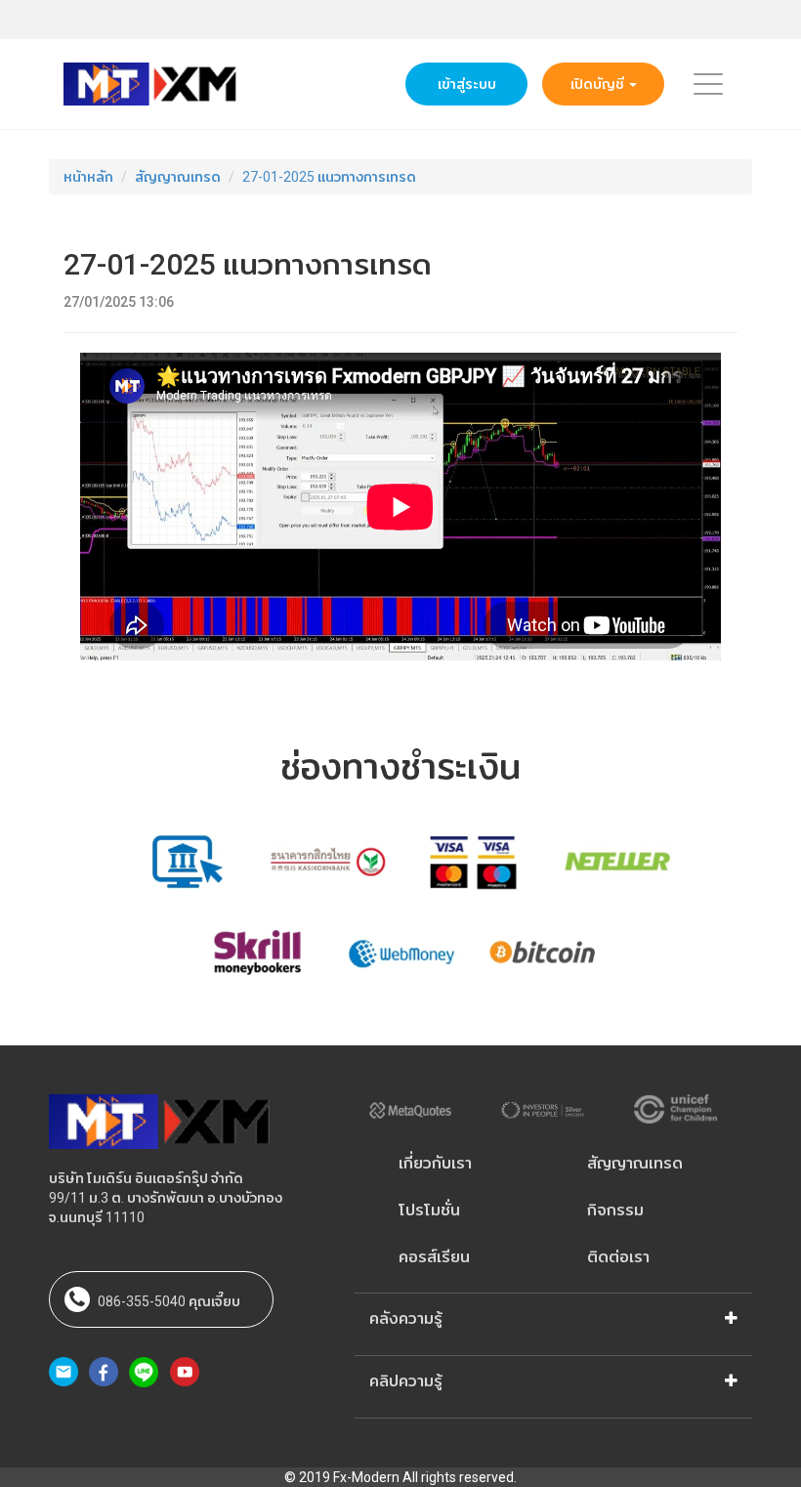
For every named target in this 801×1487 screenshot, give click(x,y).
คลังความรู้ (406, 1318)
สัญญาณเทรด (178, 177)
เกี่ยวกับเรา (435, 1163)
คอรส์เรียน (434, 1257)
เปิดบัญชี (598, 84)
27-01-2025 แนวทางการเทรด (329, 177)
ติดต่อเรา (618, 1257)
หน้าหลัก (88, 177)
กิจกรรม (615, 1210)
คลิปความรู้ (406, 1381)
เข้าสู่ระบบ (467, 84)
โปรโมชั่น (429, 1210)
